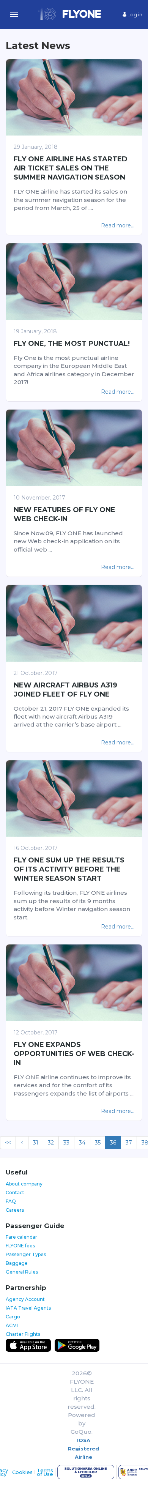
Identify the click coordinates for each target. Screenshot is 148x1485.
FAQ (11, 1201)
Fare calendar (21, 1237)
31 (35, 1142)
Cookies (22, 1472)
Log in (134, 14)
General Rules (22, 1272)
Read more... (117, 225)
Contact (15, 1192)
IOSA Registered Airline (83, 1448)
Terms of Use (45, 1472)
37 (129, 1142)
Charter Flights (23, 1334)
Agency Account (25, 1299)
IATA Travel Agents (28, 1308)
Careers (15, 1210)
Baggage (17, 1263)
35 (98, 1142)
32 (51, 1142)
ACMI (12, 1325)
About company (24, 1184)
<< (8, 1142)
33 (66, 1142)
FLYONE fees (20, 1246)
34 (82, 1142)
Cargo (13, 1316)
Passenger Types (26, 1254)
